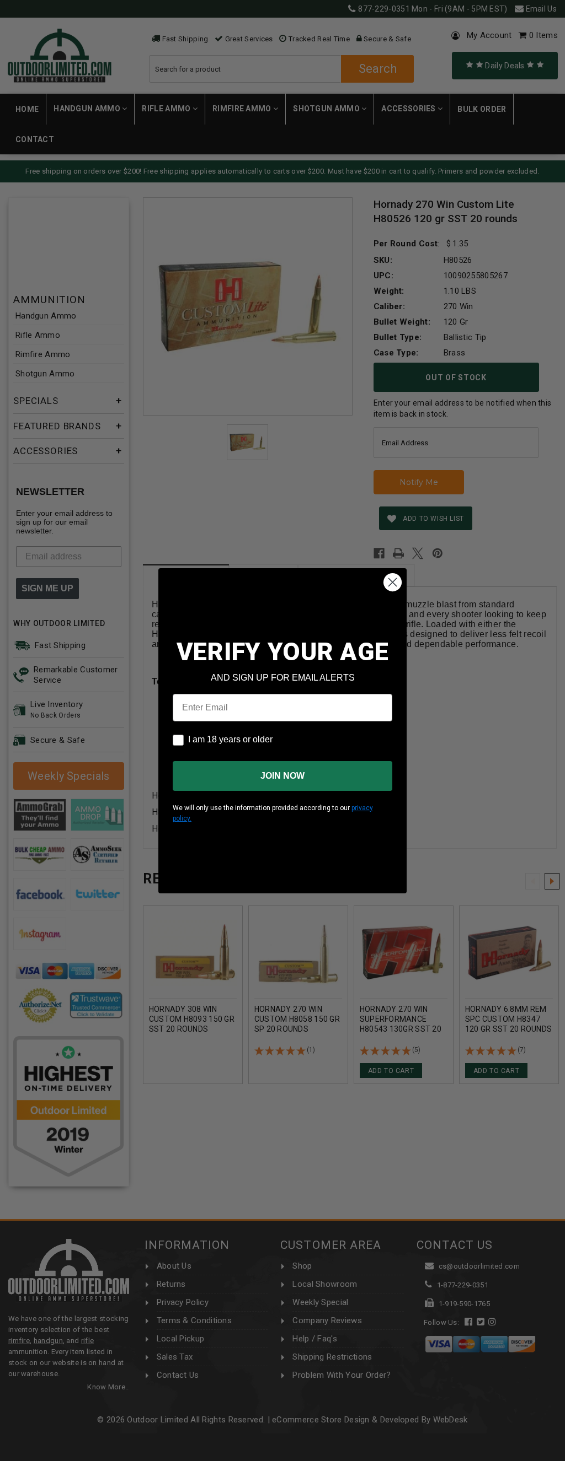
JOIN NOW (282, 775)
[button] (564, 1456)
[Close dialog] (392, 582)
